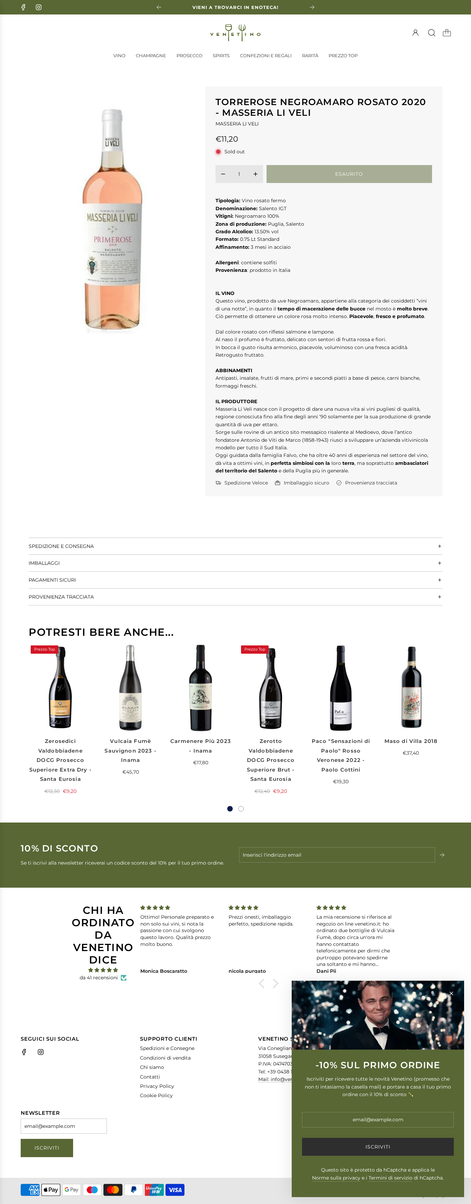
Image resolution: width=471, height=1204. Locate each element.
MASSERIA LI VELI (237, 124)
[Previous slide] (158, 7)
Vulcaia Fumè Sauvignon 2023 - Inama (130, 750)
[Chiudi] (451, 993)
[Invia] (442, 855)
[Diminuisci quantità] (223, 174)
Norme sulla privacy (336, 1178)
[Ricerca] (431, 32)
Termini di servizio (390, 1178)
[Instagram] (38, 7)
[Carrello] (446, 32)
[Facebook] (23, 7)
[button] (230, 809)
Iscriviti (46, 1148)
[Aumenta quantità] (255, 174)
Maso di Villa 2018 (411, 741)
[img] (103, 970)
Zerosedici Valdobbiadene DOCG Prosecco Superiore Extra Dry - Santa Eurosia (60, 760)
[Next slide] (312, 7)
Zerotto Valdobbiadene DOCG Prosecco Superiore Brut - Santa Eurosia (270, 760)
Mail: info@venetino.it (284, 1079)
